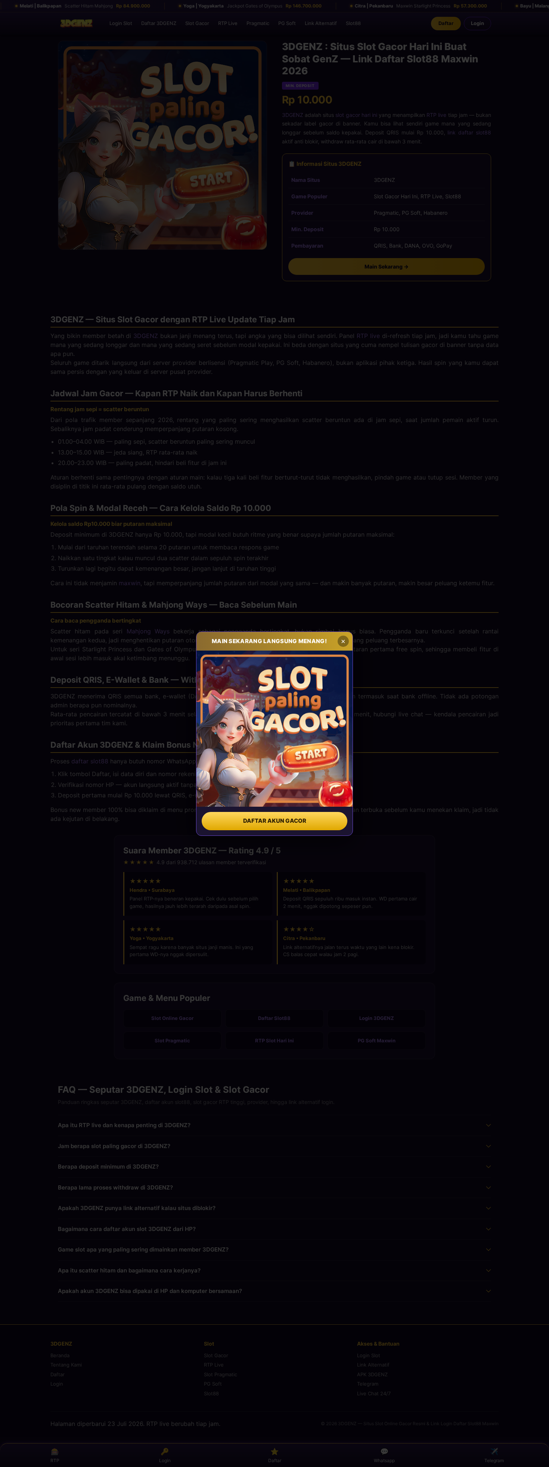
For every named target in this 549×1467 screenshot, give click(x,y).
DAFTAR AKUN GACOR (274, 820)
